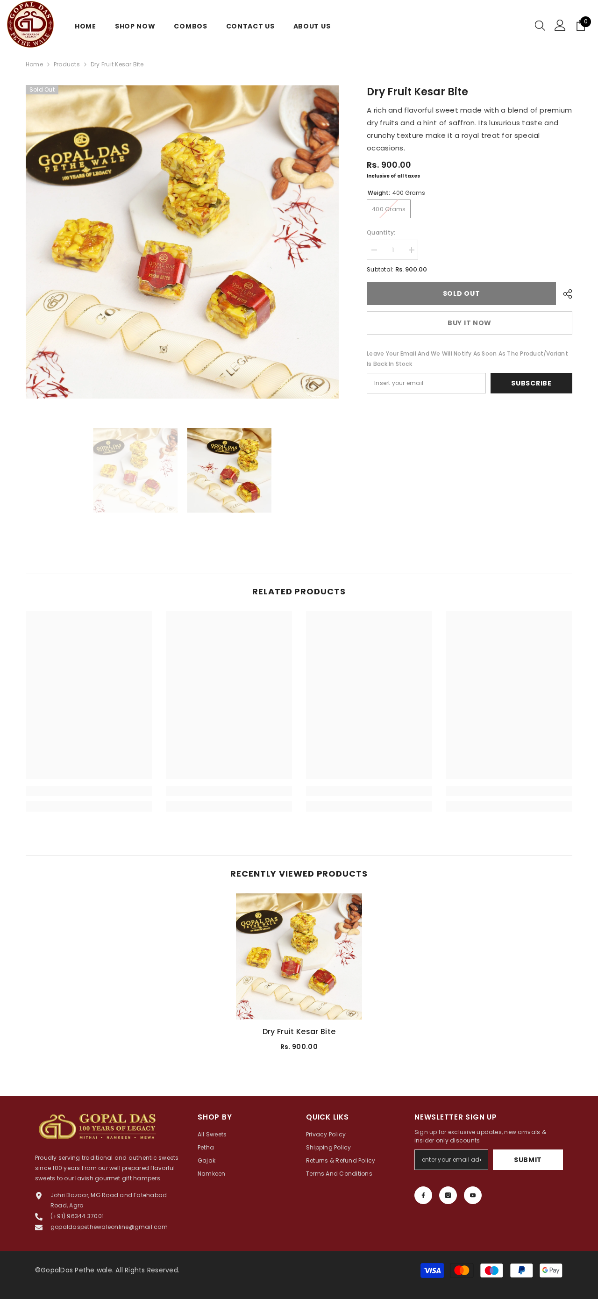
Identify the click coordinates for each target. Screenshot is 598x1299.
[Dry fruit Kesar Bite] (299, 956)
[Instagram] (448, 1195)
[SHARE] (564, 294)
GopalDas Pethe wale (76, 1270)
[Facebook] (423, 1195)
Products (67, 64)
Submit (528, 1159)
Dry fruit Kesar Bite (299, 1032)
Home (34, 64)
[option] (182, 242)
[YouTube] (473, 1195)
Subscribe (531, 383)
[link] (89, 791)
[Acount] (560, 25)
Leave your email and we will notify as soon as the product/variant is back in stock (467, 359)
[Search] (540, 25)
